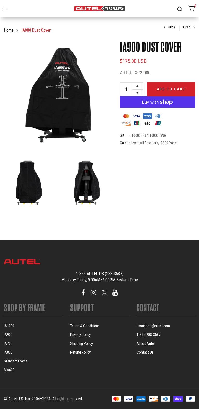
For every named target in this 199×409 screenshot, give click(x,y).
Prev (171, 27)
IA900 (8, 334)
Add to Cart (171, 89)
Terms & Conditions (85, 326)
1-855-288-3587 (148, 334)
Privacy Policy (80, 334)
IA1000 (9, 326)
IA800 (8, 352)
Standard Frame (15, 361)
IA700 (8, 343)
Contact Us (145, 352)
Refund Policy (80, 352)
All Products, (150, 143)
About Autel (146, 343)
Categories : (129, 143)
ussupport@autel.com (153, 326)
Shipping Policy (81, 343)
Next (186, 27)
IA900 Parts (168, 143)
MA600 (9, 370)
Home (9, 30)
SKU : (124, 135)
